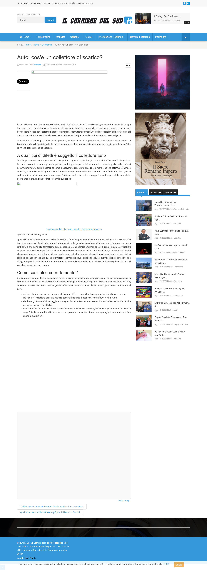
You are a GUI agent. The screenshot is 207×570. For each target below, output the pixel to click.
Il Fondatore (57, 3)
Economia (47, 45)
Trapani (177, 223)
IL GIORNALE (23, 3)
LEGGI (166, 564)
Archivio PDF (36, 3)
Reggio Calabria (181, 324)
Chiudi (179, 565)
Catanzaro (178, 267)
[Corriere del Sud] (97, 20)
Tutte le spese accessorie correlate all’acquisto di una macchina (51, 506)
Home (26, 36)
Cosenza (178, 281)
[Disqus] (74, 371)
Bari (175, 310)
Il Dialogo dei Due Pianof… (167, 16)
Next (188, 22)
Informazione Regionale (110, 36)
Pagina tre (160, 36)
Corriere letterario (181, 209)
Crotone (176, 20)
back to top (124, 500)
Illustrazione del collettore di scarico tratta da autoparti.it (74, 229)
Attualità (60, 36)
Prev (185, 22)
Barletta (177, 238)
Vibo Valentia (179, 252)
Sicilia (88, 36)
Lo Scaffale (69, 3)
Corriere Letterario (140, 36)
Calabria (74, 36)
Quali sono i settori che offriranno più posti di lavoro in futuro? (50, 512)
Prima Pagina (43, 36)
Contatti (46, 3)
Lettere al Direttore (85, 3)
